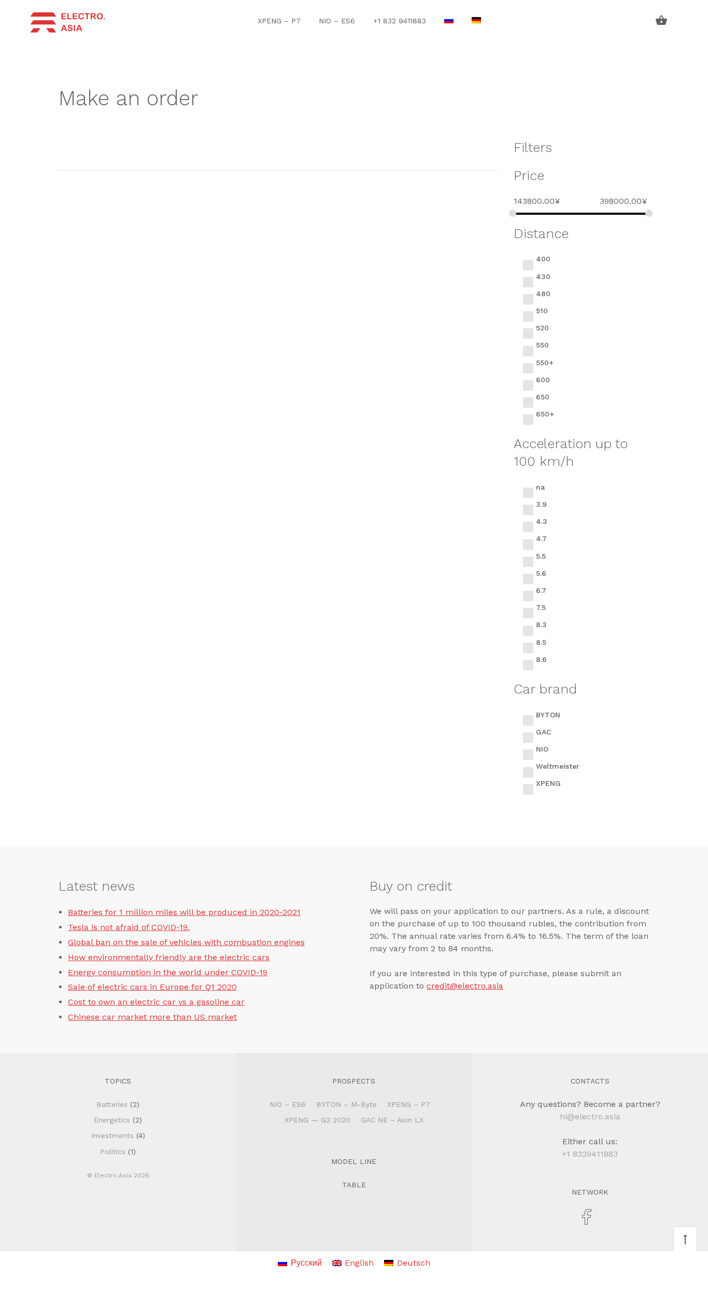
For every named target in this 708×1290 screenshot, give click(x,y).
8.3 (541, 624)
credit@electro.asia (465, 986)
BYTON (548, 715)
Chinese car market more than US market (152, 1017)
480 (543, 293)
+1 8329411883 (590, 1154)
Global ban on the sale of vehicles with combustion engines (186, 942)
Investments (112, 1135)
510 (542, 311)
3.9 (541, 504)
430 (543, 276)
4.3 (541, 521)
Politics (112, 1151)
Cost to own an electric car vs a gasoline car (156, 1002)
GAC (543, 732)
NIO (542, 749)
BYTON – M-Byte (346, 1104)
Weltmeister (557, 766)
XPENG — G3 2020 (317, 1120)
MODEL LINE (353, 1161)
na (540, 487)
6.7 (541, 590)
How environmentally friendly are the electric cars (169, 957)
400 (543, 259)
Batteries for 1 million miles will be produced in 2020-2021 (184, 912)
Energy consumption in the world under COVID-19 (167, 972)
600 (543, 380)
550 (542, 345)
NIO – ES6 (337, 21)
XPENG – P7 (279, 21)
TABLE (354, 1185)
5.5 (541, 556)
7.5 (541, 607)
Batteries (112, 1104)
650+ (545, 414)
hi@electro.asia (590, 1116)
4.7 (541, 538)
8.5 (541, 642)
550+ (545, 362)
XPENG (548, 783)
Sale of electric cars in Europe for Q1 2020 (152, 987)
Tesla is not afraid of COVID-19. (129, 927)
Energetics (112, 1120)
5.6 (541, 573)
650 (542, 397)
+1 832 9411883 (399, 21)
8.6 (541, 659)
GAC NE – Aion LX (392, 1120)
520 (542, 328)
